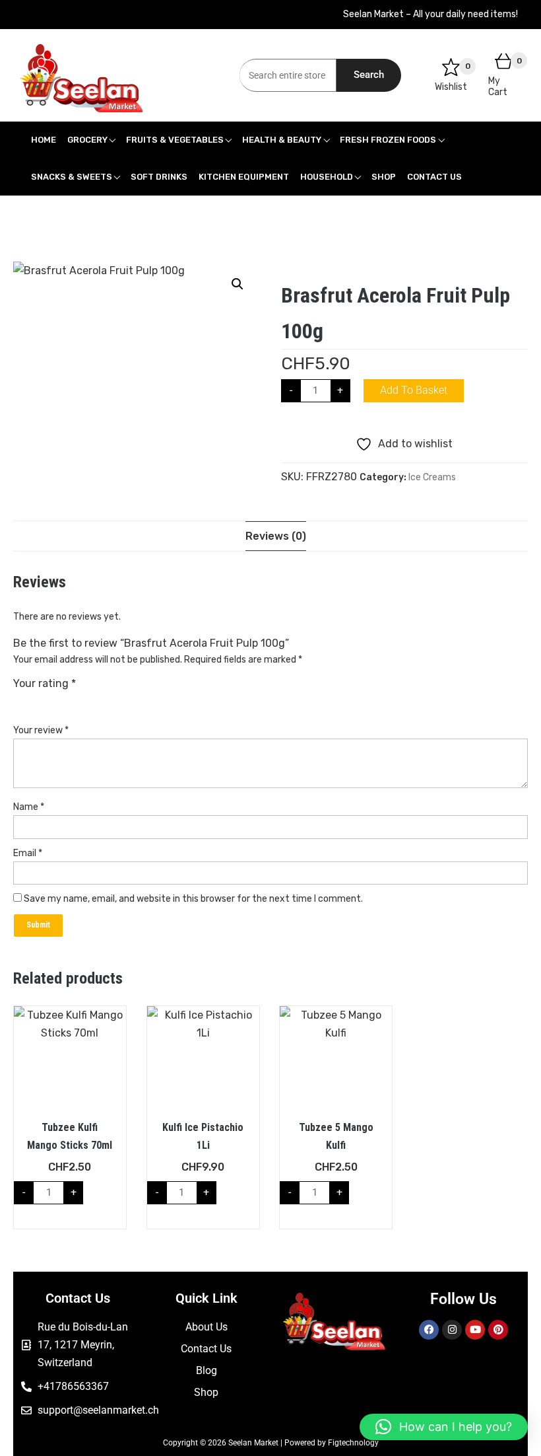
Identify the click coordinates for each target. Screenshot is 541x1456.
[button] (237, 284)
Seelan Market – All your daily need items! (430, 14)
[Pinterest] (498, 1330)
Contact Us (434, 177)
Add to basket (413, 390)
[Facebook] (429, 1330)
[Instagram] (452, 1330)
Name (28, 807)
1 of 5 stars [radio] (21, 700)
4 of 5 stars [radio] (74, 700)
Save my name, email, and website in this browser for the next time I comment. (193, 898)
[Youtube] (475, 1330)
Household (326, 177)
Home (43, 140)
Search (369, 75)
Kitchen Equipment (244, 177)
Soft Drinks (159, 177)
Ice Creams (432, 477)
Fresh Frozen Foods (388, 140)
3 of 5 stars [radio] (57, 700)
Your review (41, 730)
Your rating (44, 683)
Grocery (87, 140)
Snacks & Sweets (71, 177)
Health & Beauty (281, 140)
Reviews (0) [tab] (275, 536)
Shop (383, 177)
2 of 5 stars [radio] (39, 700)
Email (27, 853)
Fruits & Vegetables (175, 140)
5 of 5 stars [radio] (92, 700)
